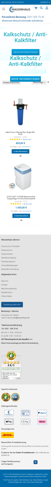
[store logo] (19, 9)
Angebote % (45, 2)
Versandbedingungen (9, 265)
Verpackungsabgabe (10, 476)
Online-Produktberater (25, 453)
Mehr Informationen (25, 52)
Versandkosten (26, 147)
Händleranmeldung (8, 258)
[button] (41, 7)
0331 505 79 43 (35, 16)
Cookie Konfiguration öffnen (37, 476)
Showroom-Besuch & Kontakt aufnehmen (22, 20)
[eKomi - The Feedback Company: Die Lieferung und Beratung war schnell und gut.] (11, 379)
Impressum (30, 474)
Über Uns (4, 281)
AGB (45, 474)
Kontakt (4, 285)
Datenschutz (39, 474)
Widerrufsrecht (23, 476)
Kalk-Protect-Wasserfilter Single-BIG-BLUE (20, 133)
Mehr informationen (25, 78)
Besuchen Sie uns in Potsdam (12, 2)
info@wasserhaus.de (21, 318)
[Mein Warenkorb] (35, 7)
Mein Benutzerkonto (9, 289)
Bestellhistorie (6, 292)
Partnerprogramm (8, 262)
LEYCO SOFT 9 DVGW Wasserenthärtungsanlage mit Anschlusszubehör (21, 198)
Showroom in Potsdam (10, 246)
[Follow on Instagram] (36, 462)
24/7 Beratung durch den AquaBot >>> (16, 339)
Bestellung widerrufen (12, 305)
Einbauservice (6, 250)
